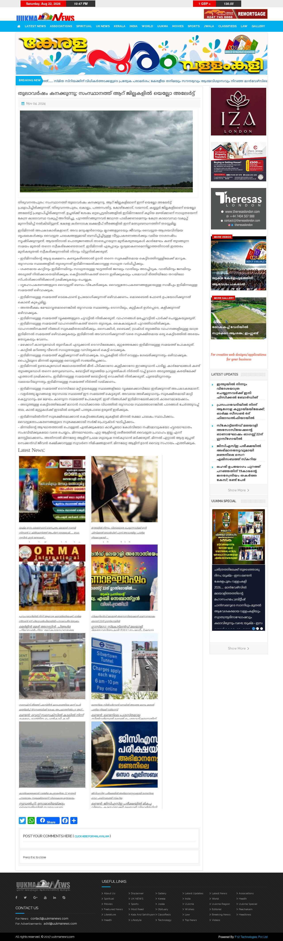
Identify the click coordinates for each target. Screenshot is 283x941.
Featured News (113, 909)
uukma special (223, 501)
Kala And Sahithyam (143, 914)
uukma (162, 26)
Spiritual (84, 26)
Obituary (163, 909)
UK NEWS (103, 26)
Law (244, 26)
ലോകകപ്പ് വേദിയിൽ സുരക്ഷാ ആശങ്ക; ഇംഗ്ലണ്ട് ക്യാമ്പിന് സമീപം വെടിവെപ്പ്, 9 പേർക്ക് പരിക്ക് (237, 331)
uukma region (221, 903)
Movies (178, 26)
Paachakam (245, 909)
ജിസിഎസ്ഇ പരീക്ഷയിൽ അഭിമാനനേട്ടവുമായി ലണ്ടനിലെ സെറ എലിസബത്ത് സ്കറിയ (239, 452)
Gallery (258, 26)
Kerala (119, 26)
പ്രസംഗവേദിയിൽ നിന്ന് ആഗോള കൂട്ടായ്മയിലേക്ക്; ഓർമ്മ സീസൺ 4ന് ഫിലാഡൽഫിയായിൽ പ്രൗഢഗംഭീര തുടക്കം (241, 413)
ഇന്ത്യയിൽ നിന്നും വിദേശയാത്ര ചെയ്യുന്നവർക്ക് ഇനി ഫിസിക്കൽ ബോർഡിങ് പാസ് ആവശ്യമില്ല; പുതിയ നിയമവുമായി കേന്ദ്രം (239, 395)
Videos (216, 920)
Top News (191, 920)
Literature (110, 914)
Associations (61, 26)
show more (237, 490)
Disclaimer (137, 893)
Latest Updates (194, 893)
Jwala (209, 26)
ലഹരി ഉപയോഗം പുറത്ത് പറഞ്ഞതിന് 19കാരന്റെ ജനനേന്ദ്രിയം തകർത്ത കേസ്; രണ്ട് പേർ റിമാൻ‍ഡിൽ (238, 475)
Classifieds (227, 26)
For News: (22, 918)
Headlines (245, 914)
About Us (109, 893)
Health (243, 898)
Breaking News (221, 914)
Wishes (189, 909)
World (147, 26)
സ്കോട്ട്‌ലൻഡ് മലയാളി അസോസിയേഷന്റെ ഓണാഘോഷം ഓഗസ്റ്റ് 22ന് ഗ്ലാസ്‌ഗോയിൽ (240, 432)
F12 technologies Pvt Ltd (251, 937)
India (134, 26)
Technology (165, 920)
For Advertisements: (28, 923)
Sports (194, 26)
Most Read (137, 909)
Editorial (216, 909)
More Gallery (224, 298)
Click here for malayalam (92, 836)
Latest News (35, 26)
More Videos (222, 237)
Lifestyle (136, 920)
